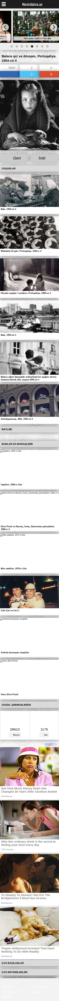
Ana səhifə (8, 987)
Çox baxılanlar (39, 987)
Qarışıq (36, 991)
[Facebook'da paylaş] (10, 74)
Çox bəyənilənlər (11, 991)
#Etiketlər (7, 996)
